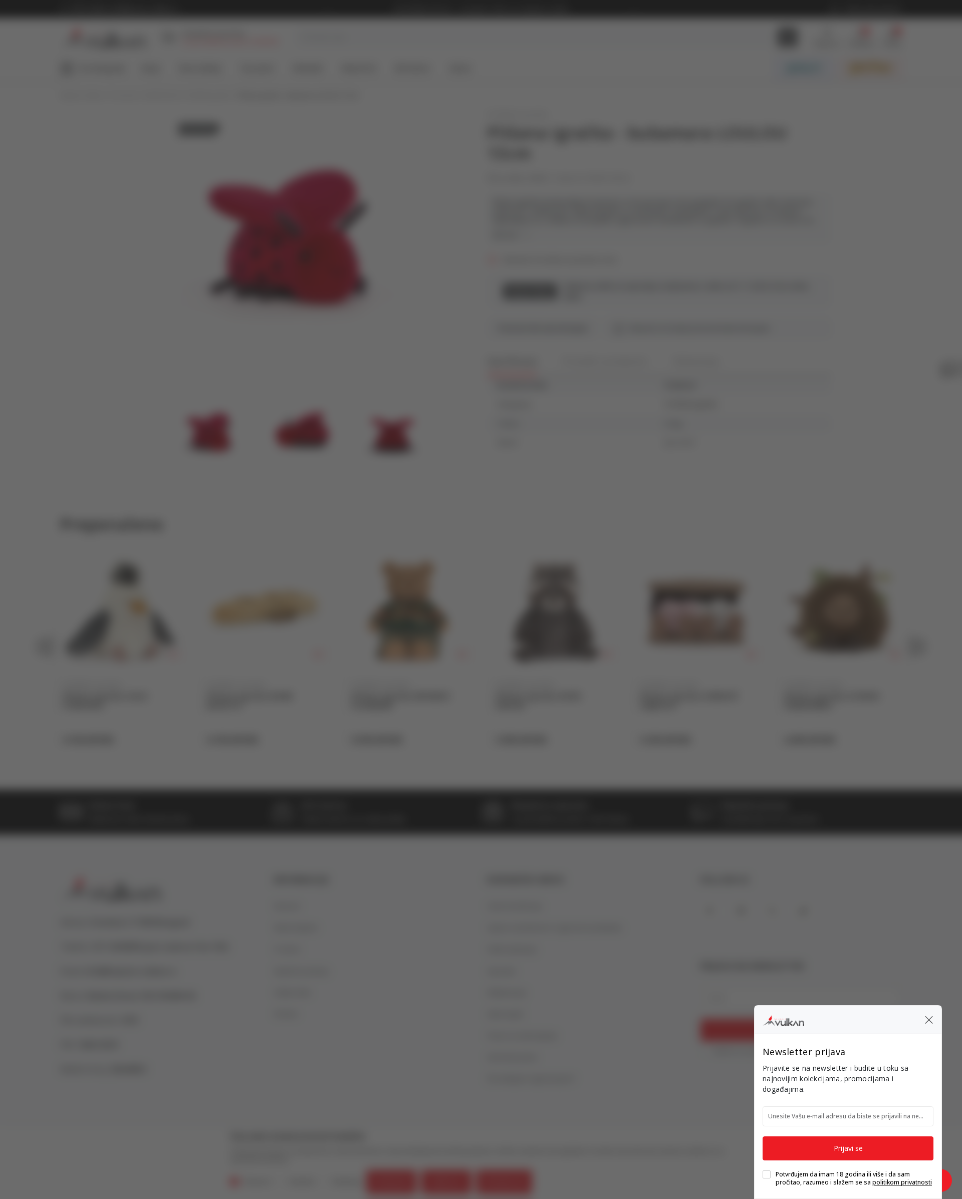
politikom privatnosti (902, 1182)
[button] (929, 1019)
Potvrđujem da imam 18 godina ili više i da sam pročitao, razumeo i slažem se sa (854, 1178)
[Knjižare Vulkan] (783, 1019)
